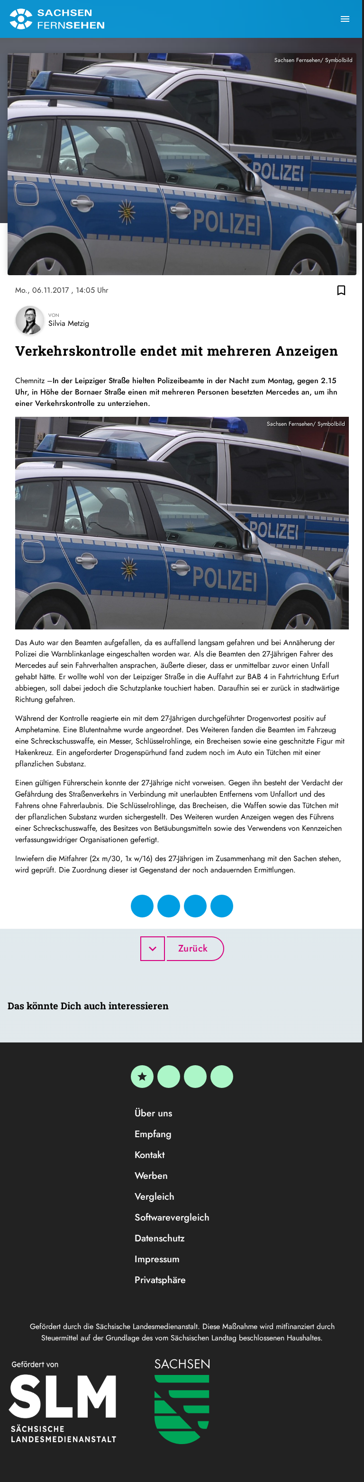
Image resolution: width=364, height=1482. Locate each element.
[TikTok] (221, 1076)
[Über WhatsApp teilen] (195, 906)
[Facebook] (168, 1076)
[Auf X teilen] (168, 906)
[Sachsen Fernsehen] (57, 19)
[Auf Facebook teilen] (142, 906)
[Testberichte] (142, 1076)
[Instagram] (195, 1076)
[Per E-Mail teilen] (221, 906)
